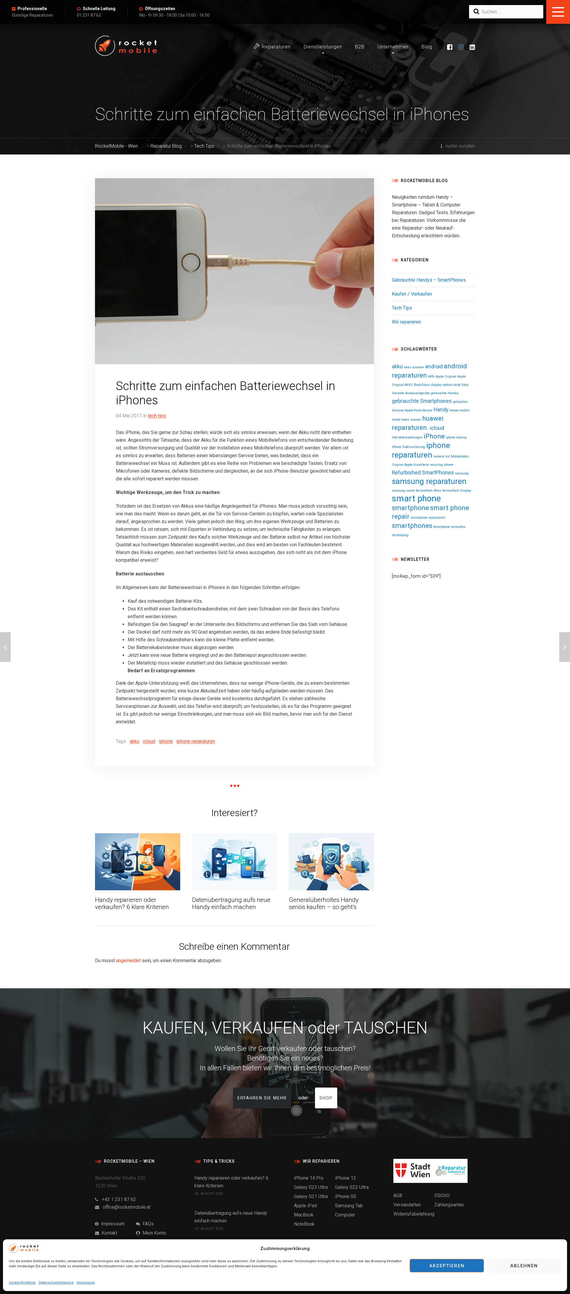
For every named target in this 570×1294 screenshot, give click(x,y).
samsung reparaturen (429, 481)
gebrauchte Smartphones (422, 401)
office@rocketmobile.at (125, 1207)
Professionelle (32, 8)
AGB (397, 1195)
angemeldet (128, 960)
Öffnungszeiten (160, 8)
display (436, 385)
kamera (438, 456)
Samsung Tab (349, 1205)
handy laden (400, 420)
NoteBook (304, 1224)
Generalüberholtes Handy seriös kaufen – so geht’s (324, 903)
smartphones (412, 525)
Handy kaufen (459, 410)
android (434, 367)
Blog (427, 47)
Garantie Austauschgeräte (411, 393)
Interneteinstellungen (407, 437)
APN (431, 376)
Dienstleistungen (323, 47)
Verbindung (400, 535)
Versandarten (407, 1205)
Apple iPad (305, 1205)
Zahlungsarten (449, 1205)
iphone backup (456, 437)
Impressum (86, 1282)
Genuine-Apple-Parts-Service (412, 410)
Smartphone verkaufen (449, 527)
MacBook (304, 1215)
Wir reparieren (406, 322)
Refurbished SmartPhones (423, 473)
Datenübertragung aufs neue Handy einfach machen (231, 903)
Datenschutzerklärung (56, 1282)
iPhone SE (345, 1196)
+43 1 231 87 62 (117, 1199)
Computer (345, 1215)
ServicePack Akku (428, 491)
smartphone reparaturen (428, 518)
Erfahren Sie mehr (262, 1098)
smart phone (416, 498)
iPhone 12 (345, 1178)
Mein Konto (153, 1233)
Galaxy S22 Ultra (352, 1187)
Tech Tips (157, 416)
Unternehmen (393, 47)
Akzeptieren (447, 1265)
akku (134, 741)
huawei (416, 420)
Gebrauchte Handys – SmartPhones (429, 280)
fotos (465, 385)
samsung (461, 473)
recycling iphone (441, 465)
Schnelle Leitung (99, 8)
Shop (326, 1098)
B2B (360, 47)
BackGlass (422, 385)
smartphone (410, 508)
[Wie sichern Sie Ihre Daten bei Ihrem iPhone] (564, 647)
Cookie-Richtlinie (22, 1282)
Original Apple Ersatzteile (410, 465)
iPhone (166, 741)
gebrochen (460, 402)
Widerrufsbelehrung (413, 1214)
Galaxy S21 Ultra (311, 1196)
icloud (149, 741)
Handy (441, 410)
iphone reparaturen (195, 741)
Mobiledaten (460, 456)
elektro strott (451, 385)
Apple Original (446, 376)
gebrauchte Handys (445, 393)
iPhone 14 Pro (309, 1178)
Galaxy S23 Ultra (311, 1187)
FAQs (147, 1224)
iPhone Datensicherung (408, 447)
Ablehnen (524, 1265)
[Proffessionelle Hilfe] (5, 647)
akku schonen (414, 367)
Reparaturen (276, 47)
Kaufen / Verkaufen (412, 294)
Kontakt (108, 1233)
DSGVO (442, 1195)
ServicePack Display (456, 491)
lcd (448, 456)
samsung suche (403, 491)
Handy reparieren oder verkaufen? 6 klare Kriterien (132, 903)
